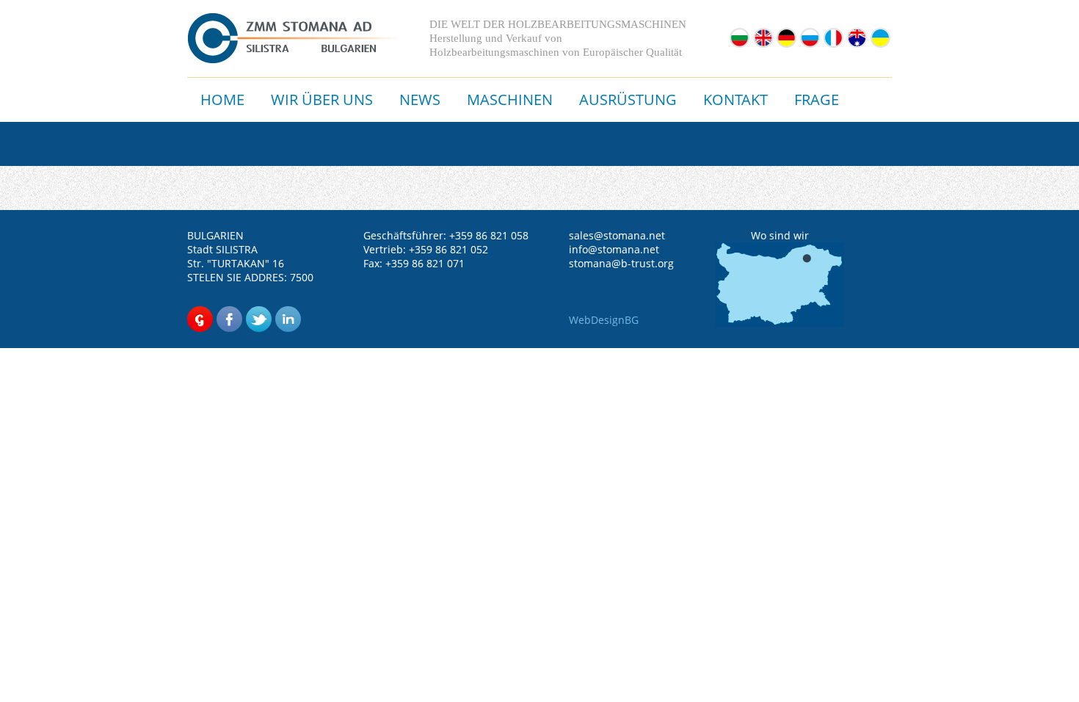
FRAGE (816, 99)
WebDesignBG (604, 320)
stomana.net (634, 235)
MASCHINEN (510, 99)
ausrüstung (628, 99)
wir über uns (322, 99)
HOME (222, 99)
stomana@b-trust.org (621, 263)
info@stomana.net (614, 249)
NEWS (419, 99)
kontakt (735, 99)
